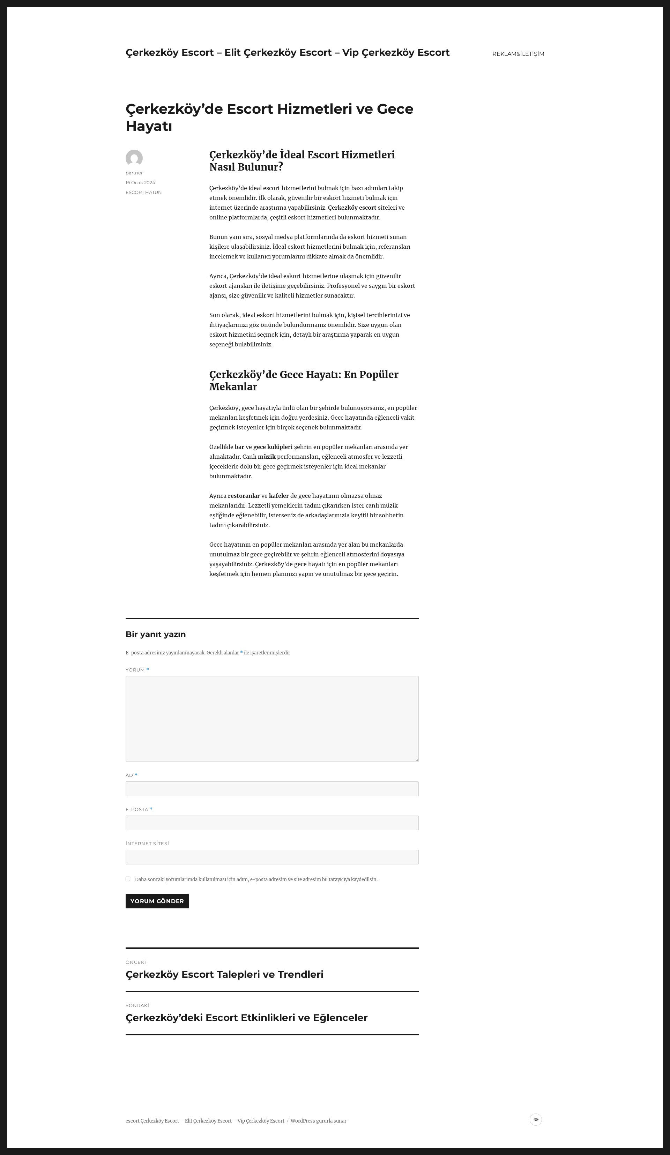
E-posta (139, 809)
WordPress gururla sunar (319, 1121)
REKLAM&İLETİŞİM (518, 54)
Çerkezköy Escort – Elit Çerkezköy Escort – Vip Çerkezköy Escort (288, 52)
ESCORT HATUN (144, 192)
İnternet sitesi (147, 843)
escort (133, 1121)
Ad (132, 775)
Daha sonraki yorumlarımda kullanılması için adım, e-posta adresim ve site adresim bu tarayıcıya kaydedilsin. (256, 880)
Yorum (137, 670)
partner (134, 172)
